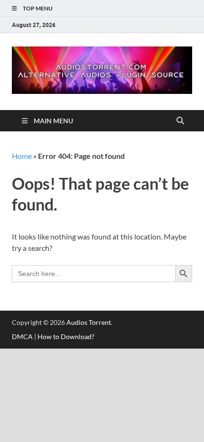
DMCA (22, 336)
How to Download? (65, 336)
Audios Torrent (88, 322)
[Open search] (180, 121)
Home (22, 155)
